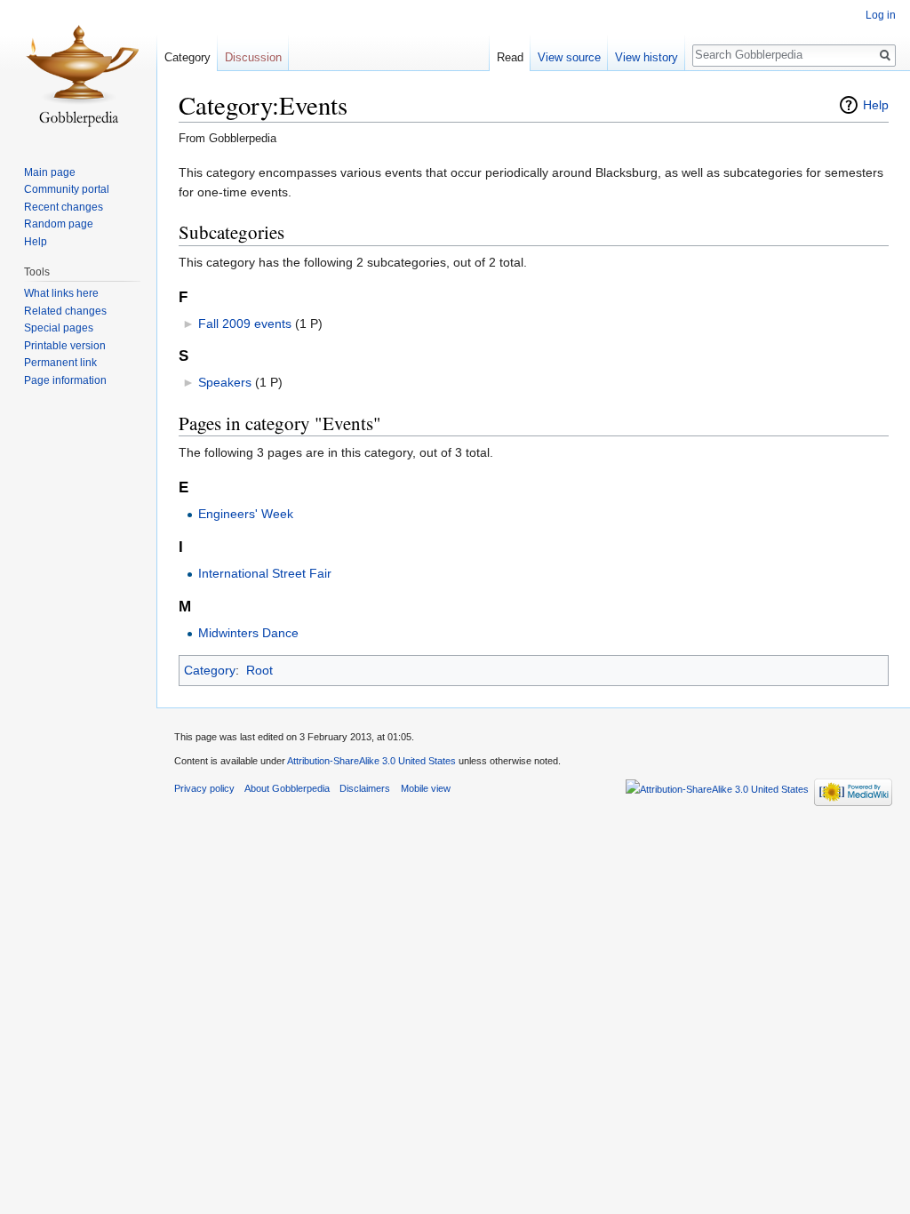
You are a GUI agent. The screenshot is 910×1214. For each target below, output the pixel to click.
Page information (65, 380)
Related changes (65, 311)
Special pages (58, 328)
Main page (50, 172)
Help (876, 105)
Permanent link (60, 362)
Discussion (253, 57)
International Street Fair (264, 573)
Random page (58, 224)
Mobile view (426, 788)
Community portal (66, 189)
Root (259, 670)
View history (646, 57)
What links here (61, 293)
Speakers (224, 382)
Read (510, 57)
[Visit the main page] (78, 71)
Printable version (65, 345)
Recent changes (63, 207)
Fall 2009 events (244, 323)
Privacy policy (204, 788)
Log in (881, 15)
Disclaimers (364, 788)
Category (209, 670)
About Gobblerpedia (287, 788)
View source (569, 57)
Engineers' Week (245, 514)
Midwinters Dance (248, 633)
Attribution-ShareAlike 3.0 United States (371, 760)
